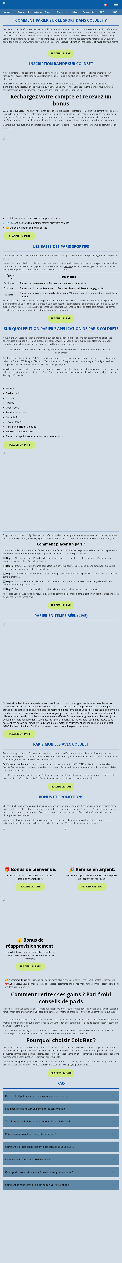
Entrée (75, 11)
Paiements (88, 11)
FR (109, 4)
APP (102, 11)
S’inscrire (62, 11)
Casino (21, 11)
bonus (95, 124)
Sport (48, 11)
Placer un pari (61, 53)
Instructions (35, 11)
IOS (115, 11)
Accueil (8, 11)
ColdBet (22, 110)
